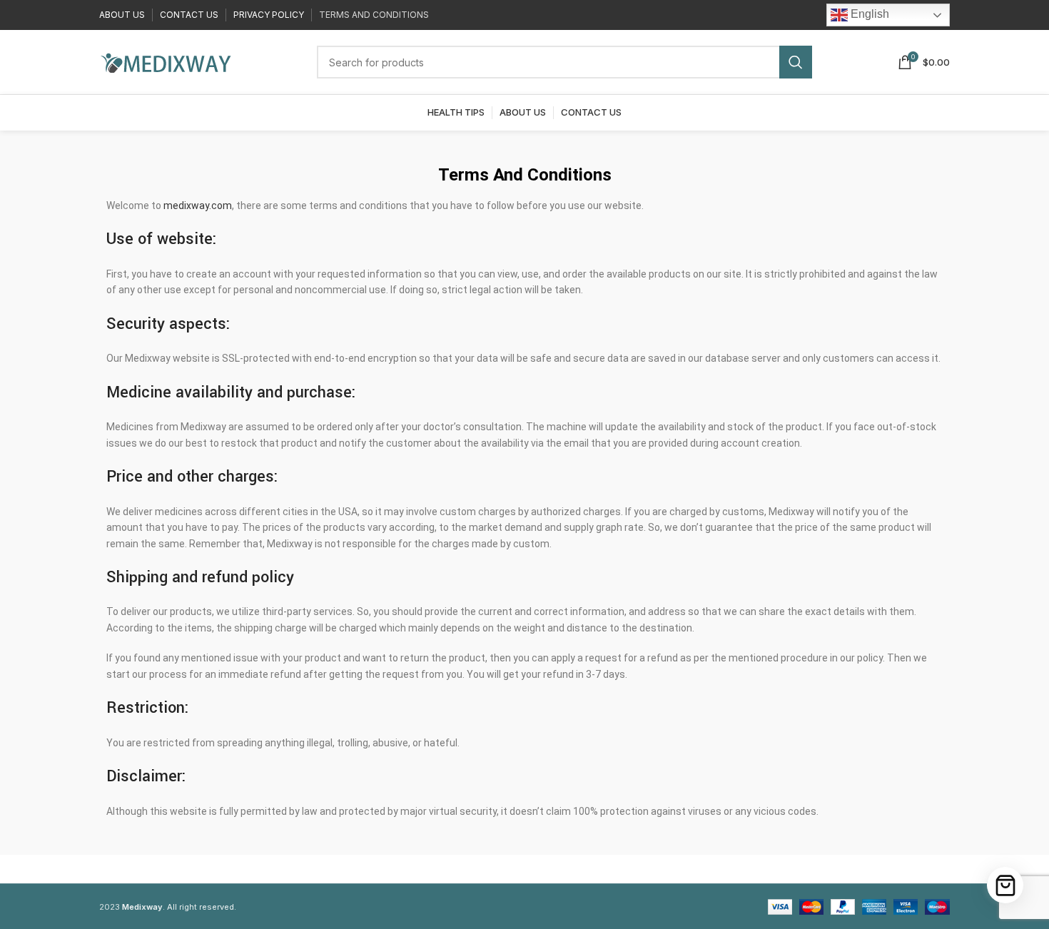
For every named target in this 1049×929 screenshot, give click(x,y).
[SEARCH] (795, 62)
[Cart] (1005, 885)
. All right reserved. (179, 907)
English (868, 14)
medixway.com (197, 205)
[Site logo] (165, 61)
